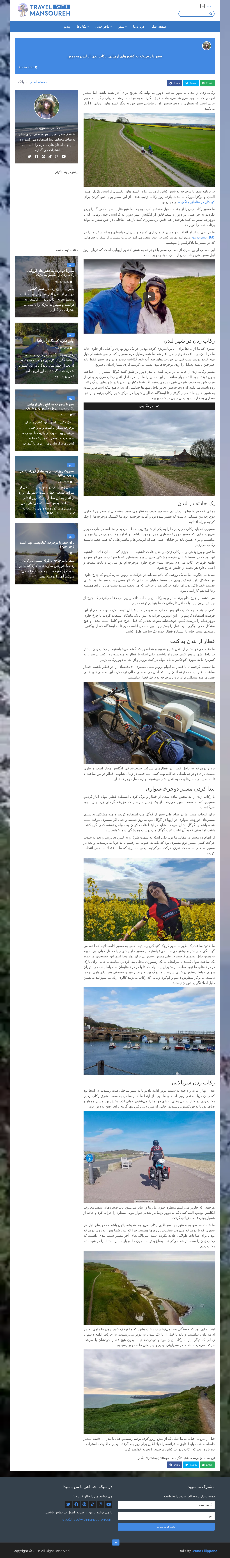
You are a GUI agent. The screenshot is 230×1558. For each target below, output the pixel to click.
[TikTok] (50, 157)
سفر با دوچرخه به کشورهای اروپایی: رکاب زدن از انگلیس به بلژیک (50, 273)
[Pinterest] (43, 157)
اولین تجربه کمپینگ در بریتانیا (56, 341)
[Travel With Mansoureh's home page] (44, 10)
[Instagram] (56, 157)
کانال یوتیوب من (203, 237)
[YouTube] (64, 157)
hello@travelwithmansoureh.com (86, 1519)
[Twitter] (29, 157)
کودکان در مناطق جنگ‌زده (196, 202)
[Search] (212, 14)
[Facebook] (36, 157)
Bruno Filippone (204, 1551)
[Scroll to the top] (115, 1542)
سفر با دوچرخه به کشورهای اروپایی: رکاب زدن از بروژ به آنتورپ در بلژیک (50, 406)
